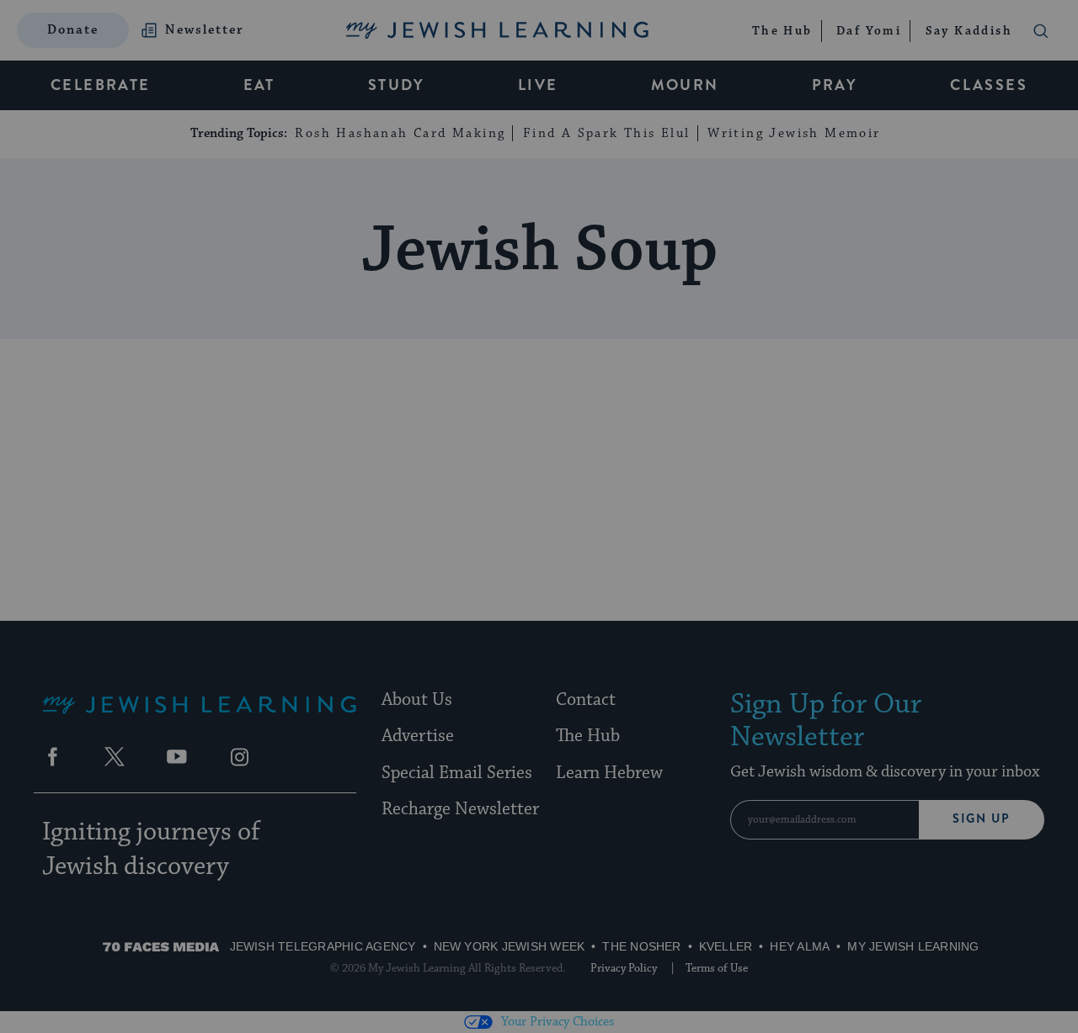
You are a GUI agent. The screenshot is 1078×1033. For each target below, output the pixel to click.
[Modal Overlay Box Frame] (539, 516)
